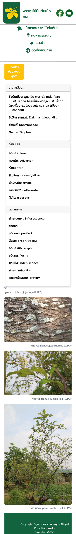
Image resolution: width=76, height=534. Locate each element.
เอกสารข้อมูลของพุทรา (14, 71)
